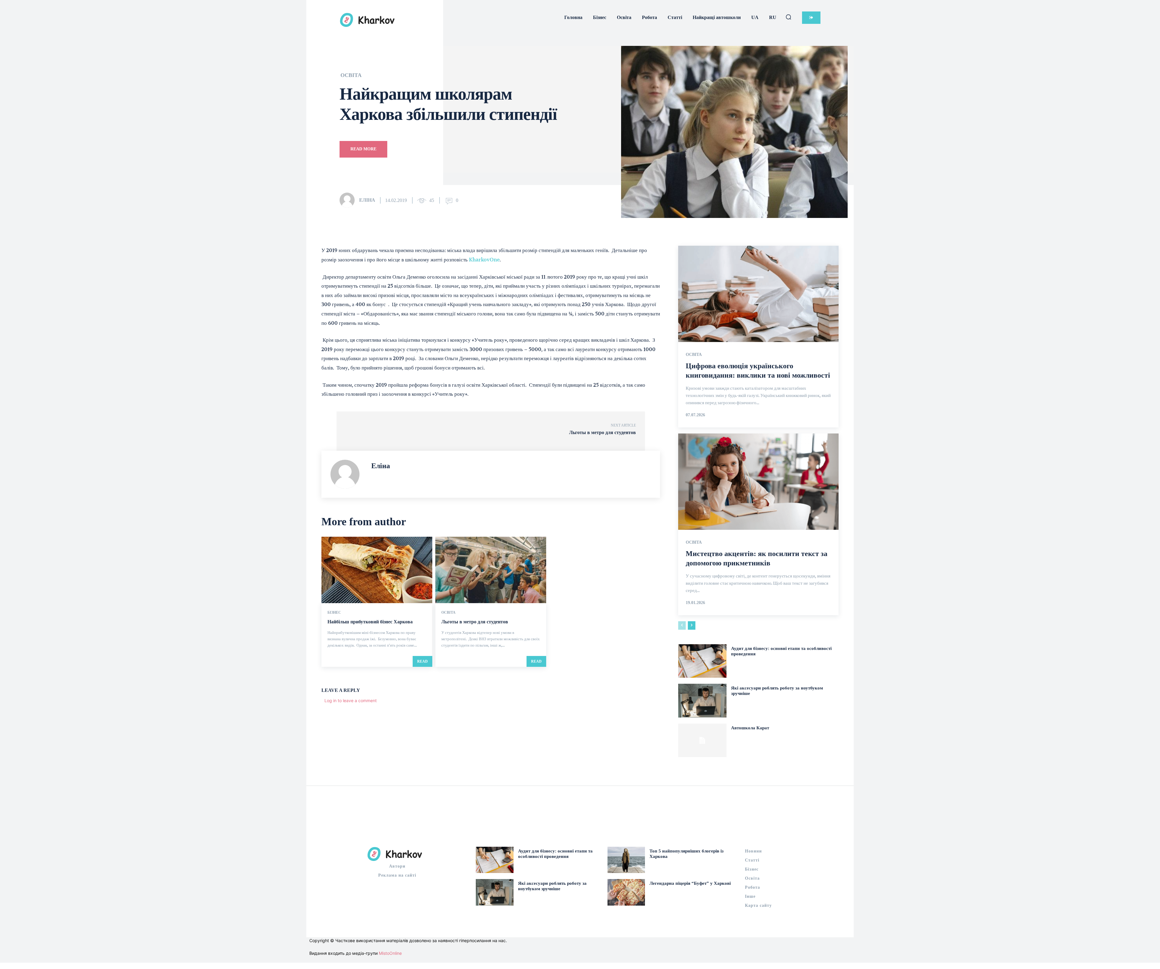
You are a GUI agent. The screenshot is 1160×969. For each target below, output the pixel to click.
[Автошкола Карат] (702, 740)
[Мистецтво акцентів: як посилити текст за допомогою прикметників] (758, 481)
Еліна (367, 200)
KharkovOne (484, 259)
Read (422, 661)
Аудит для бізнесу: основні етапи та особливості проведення (555, 854)
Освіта (351, 75)
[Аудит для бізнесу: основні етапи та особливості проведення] (702, 661)
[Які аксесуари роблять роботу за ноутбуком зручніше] (702, 700)
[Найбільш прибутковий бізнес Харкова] (376, 570)
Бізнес (334, 612)
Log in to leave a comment (350, 700)
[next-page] (691, 625)
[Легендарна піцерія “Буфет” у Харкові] (626, 892)
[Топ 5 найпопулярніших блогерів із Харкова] (626, 860)
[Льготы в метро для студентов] (490, 570)
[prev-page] (682, 625)
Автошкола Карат (750, 727)
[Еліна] (349, 200)
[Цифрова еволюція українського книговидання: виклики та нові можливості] (758, 294)
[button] (788, 17)
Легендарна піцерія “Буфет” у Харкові (690, 883)
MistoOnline (390, 953)
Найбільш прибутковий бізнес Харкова (370, 621)
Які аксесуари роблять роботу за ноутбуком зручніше (552, 886)
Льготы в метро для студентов (602, 432)
